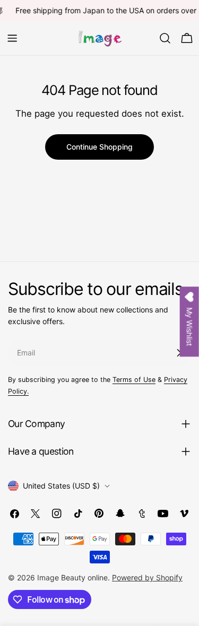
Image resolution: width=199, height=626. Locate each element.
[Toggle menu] (12, 38)
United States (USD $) (61, 485)
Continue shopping (99, 146)
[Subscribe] (179, 353)
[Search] (165, 38)
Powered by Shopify (147, 577)
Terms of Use (134, 380)
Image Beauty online (72, 577)
